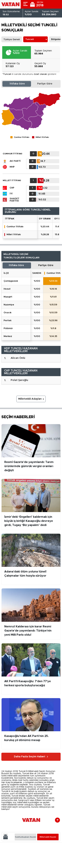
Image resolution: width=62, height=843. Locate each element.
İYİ (11, 194)
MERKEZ (8, 336)
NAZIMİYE (9, 305)
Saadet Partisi (14, 200)
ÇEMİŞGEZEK (11, 281)
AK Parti (15, 161)
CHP (12, 188)
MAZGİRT (8, 297)
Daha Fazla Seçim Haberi (29, 756)
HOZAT (7, 289)
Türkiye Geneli (11, 39)
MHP (12, 167)
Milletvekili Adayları (30, 399)
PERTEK (7, 320)
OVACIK (7, 313)
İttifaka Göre (17, 84)
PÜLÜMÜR (8, 328)
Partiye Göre (44, 84)
